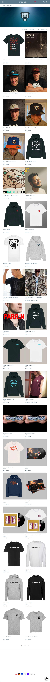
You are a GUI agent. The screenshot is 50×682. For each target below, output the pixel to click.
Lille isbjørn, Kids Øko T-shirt (31, 636)
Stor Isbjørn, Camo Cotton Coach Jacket (33, 297)
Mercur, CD (27, 501)
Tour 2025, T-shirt (6, 59)
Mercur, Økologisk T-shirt (8, 467)
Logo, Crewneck (28, 602)
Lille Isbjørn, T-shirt (7, 636)
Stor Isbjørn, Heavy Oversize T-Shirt (10, 297)
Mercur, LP (27, 467)
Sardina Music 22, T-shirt (8, 365)
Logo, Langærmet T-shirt (30, 568)
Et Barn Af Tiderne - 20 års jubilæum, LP (33, 59)
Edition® (30, 677)
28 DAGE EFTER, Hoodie (30, 161)
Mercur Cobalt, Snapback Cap (9, 161)
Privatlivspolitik (30, 659)
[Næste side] (28, 645)
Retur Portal (40, 656)
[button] (2, 2)
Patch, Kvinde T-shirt (29, 399)
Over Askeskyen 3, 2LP (30, 433)
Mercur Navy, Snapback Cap (31, 127)
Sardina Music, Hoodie (30, 331)
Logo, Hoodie (6, 602)
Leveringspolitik (22, 656)
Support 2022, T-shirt (29, 229)
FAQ (7, 656)
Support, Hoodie (6, 229)
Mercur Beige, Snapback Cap (9, 127)
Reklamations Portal (21, 659)
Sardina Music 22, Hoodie (8, 399)
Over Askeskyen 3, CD (8, 433)
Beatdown (22, 677)
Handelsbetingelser (14, 656)
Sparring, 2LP (6, 331)
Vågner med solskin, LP (30, 195)
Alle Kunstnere (6, 5)
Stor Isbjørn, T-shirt (7, 263)
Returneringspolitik (32, 656)
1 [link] (21, 645)
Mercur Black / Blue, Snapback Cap (10, 93)
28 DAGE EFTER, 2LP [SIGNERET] (10, 195)
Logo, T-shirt (5, 568)
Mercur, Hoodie (6, 501)
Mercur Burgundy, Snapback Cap (32, 93)
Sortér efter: (25, 29)
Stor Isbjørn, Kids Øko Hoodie (31, 263)
